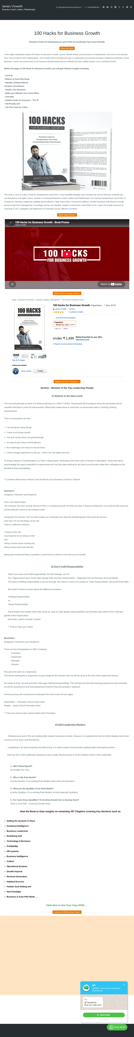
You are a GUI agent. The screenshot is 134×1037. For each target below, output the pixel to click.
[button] (104, 1015)
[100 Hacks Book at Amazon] (67, 113)
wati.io (106, 1020)
